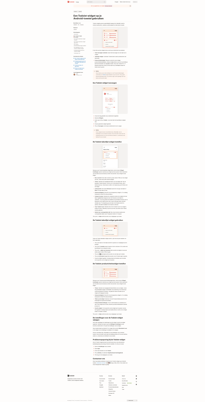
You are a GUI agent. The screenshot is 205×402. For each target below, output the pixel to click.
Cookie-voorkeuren (83, 400)
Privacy (73, 400)
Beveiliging (69, 400)
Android (80, 11)
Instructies (76, 34)
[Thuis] (70, 2)
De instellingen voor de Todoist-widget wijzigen (79, 48)
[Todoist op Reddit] (136, 384)
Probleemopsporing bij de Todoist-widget (79, 51)
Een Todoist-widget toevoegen (78, 37)
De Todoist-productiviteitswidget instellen (80, 45)
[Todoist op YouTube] (136, 376)
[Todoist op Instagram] (136, 381)
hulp (77, 2)
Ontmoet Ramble (108, 5)
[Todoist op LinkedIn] (136, 379)
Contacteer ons (77, 53)
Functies (75, 11)
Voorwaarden (77, 400)
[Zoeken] (104, 2)
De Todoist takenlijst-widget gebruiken (79, 42)
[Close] (130, 6)
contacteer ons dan (100, 362)
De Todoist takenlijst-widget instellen (79, 39)
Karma (104, 74)
